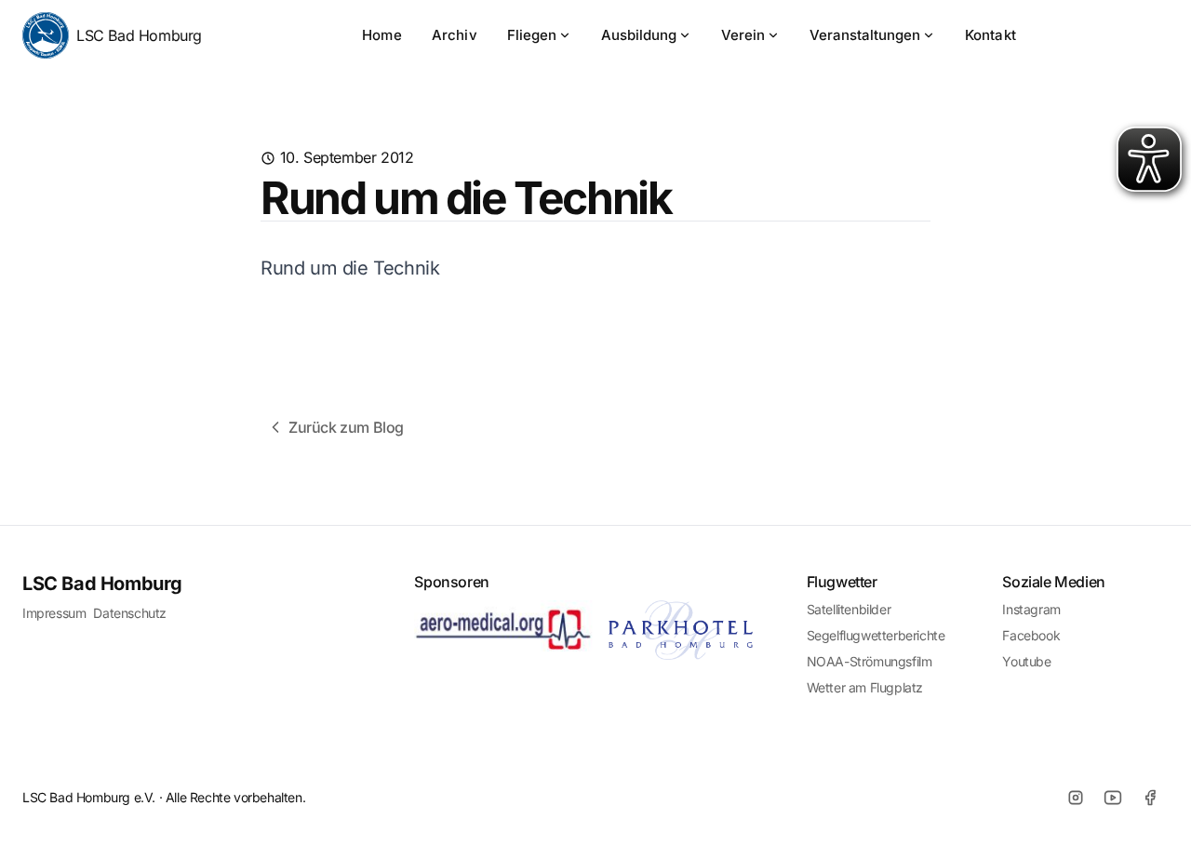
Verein (743, 35)
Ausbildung (638, 35)
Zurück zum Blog (346, 427)
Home (382, 35)
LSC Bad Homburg (139, 35)
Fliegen (531, 35)
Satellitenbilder (849, 609)
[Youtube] (1112, 797)
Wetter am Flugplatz (865, 687)
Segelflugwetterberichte (876, 635)
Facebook (1031, 635)
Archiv (454, 35)
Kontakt (990, 35)
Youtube (1026, 661)
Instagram (1031, 609)
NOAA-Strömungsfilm (869, 661)
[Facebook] (1150, 797)
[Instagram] (1075, 797)
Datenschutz (130, 613)
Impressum (54, 613)
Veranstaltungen (865, 35)
